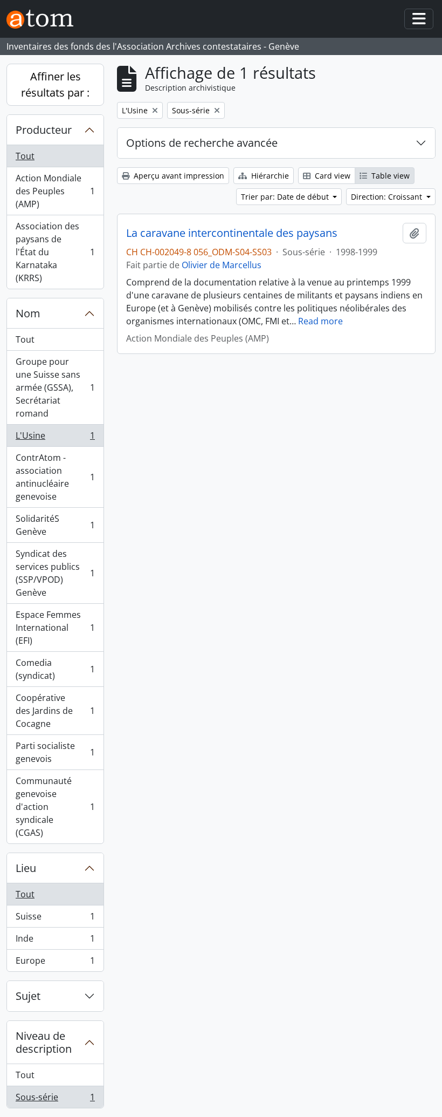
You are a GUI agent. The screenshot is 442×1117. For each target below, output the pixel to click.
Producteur (44, 129)
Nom (28, 313)
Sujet (28, 996)
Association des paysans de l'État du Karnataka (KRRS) (55, 252)
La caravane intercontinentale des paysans (231, 233)
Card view (331, 176)
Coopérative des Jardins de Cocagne (55, 711)
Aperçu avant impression (178, 176)
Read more (320, 321)
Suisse (55, 919)
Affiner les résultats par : (55, 84)
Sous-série (55, 1099)
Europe (55, 963)
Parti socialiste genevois (55, 752)
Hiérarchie (269, 176)
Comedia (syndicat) (55, 669)
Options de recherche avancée (202, 142)
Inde (55, 941)
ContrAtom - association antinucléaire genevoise (55, 477)
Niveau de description (44, 1042)
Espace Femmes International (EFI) (55, 627)
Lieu (26, 868)
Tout (25, 156)
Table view (389, 176)
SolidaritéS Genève (55, 525)
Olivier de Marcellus (221, 265)
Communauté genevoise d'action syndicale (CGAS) (55, 807)
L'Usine (55, 438)
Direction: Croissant (387, 197)
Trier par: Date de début (286, 197)
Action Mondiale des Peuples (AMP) (55, 191)
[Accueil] (44, 19)
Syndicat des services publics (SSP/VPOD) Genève (55, 573)
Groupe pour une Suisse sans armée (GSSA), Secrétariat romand (55, 387)
